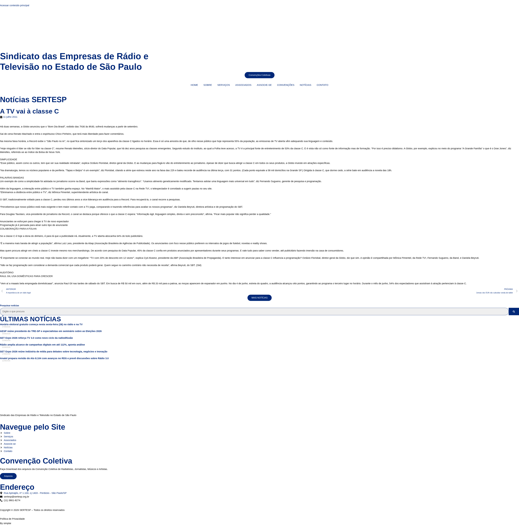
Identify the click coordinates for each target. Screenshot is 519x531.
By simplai (5, 523)
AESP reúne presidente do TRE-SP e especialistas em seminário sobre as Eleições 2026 (51, 331)
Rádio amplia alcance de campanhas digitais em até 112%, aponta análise (42, 344)
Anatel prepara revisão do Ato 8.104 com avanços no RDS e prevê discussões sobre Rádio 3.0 (54, 358)
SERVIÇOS (223, 85)
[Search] (514, 311)
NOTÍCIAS (305, 85)
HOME (194, 85)
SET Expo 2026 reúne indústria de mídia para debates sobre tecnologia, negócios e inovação (53, 351)
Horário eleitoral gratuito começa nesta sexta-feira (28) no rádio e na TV (41, 324)
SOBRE (207, 85)
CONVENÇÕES (285, 85)
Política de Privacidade (12, 518)
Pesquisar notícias (9, 306)
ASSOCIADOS (243, 85)
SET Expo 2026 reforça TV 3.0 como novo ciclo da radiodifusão (36, 338)
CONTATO (322, 85)
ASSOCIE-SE (264, 85)
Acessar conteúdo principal (14, 5)
